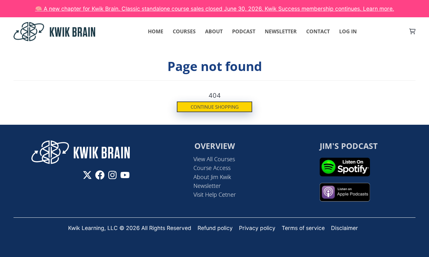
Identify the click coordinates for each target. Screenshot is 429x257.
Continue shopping (215, 107)
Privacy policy (257, 228)
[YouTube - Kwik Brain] (125, 175)
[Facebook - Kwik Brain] (100, 175)
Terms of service (303, 228)
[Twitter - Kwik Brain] (87, 175)
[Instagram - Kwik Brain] (112, 175)
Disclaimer (344, 228)
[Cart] (412, 31)
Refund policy (215, 228)
